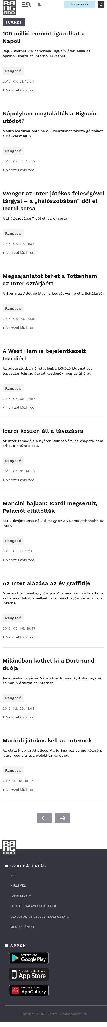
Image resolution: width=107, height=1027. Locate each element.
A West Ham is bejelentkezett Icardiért (44, 355)
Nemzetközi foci (21, 90)
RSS (13, 875)
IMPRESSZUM (20, 896)
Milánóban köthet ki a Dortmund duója (49, 664)
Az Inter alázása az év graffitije (46, 583)
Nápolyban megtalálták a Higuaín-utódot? (51, 117)
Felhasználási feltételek (33, 906)
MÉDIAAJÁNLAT (22, 927)
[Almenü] (26, 4)
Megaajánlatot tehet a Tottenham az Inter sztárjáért (50, 280)
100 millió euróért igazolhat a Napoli (44, 37)
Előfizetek (80, 4)
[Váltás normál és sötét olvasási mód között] (40, 5)
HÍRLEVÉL (18, 885)
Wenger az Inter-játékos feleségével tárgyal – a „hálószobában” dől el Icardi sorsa (53, 201)
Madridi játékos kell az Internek (47, 740)
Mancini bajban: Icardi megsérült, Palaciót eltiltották (50, 507)
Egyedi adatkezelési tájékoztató (39, 916)
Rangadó (13, 71)
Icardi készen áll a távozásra (43, 431)
